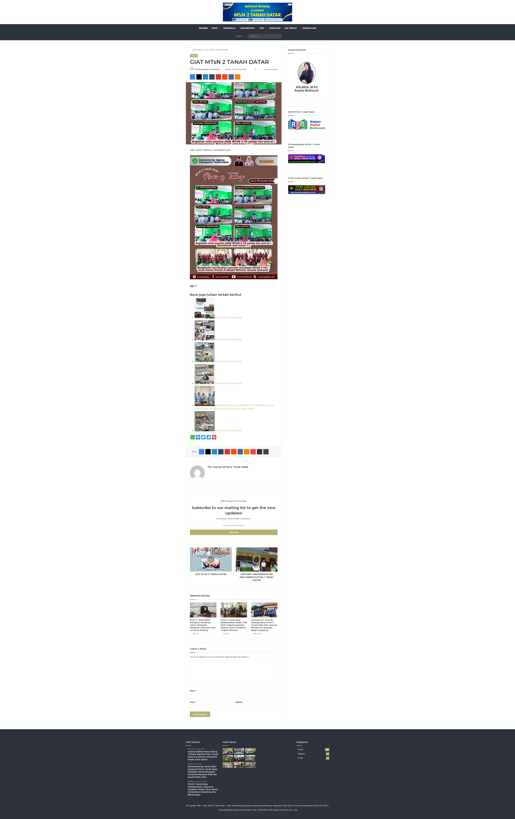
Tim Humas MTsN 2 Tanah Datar (207, 69)
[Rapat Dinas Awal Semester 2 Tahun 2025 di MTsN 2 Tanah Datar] (250, 751)
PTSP (300, 758)
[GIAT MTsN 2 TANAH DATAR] (228, 765)
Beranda (203, 28)
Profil (214, 28)
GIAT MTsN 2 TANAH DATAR (228, 317)
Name (193, 691)
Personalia (229, 28)
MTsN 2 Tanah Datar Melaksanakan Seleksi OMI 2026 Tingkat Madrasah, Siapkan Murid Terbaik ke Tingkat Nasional (233, 625)
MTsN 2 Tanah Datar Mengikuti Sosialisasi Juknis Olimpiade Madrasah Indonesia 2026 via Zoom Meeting (203, 625)
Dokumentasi (247, 28)
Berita (200, 50)
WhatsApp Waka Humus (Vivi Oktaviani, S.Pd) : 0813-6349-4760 (245, 810)
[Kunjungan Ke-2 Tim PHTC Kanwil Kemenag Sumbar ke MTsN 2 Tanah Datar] (250, 765)
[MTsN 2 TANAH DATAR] (257, 12)
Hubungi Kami (309, 28)
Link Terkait (290, 28)
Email (193, 702)
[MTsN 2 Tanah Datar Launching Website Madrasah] (228, 758)
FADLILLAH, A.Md (290, 810)
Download (274, 28)
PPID (262, 28)
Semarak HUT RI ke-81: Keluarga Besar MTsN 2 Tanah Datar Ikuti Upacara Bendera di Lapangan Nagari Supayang (264, 625)
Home (194, 50)
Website (239, 702)
